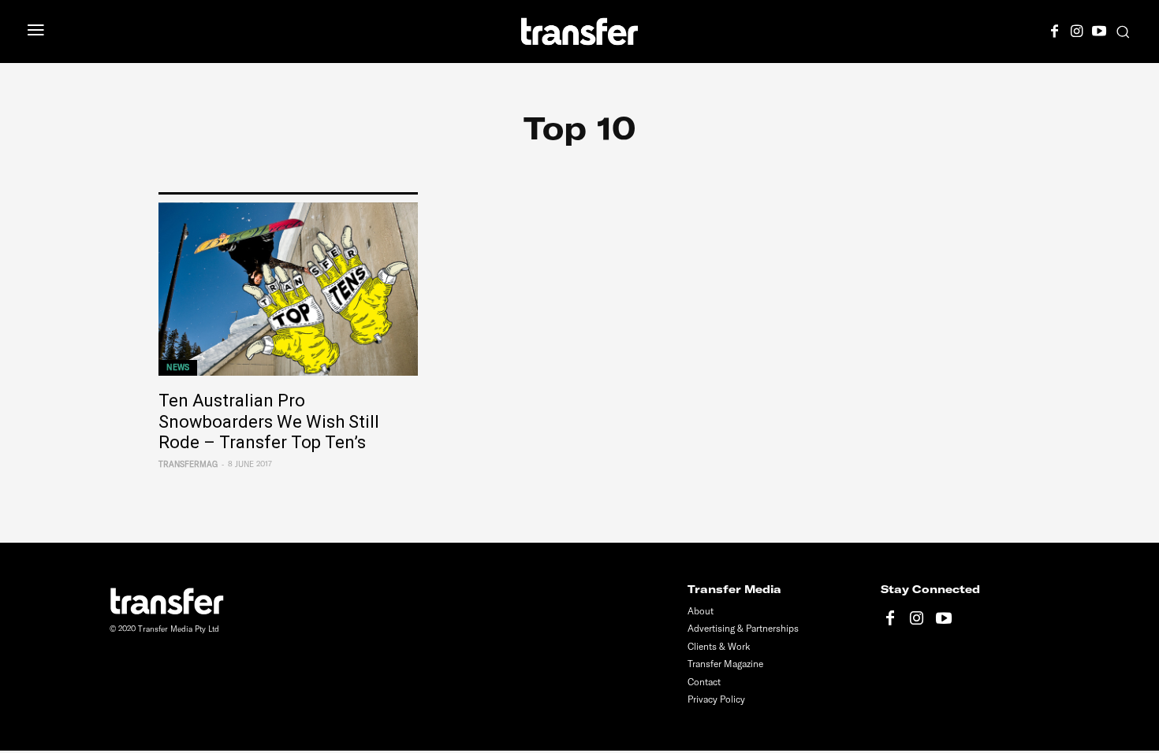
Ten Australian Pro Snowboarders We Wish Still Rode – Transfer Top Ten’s (268, 421)
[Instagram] (1077, 29)
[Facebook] (1055, 29)
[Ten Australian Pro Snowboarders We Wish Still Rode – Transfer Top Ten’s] (288, 289)
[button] (1123, 31)
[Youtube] (1099, 29)
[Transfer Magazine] (580, 31)
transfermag (188, 464)
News (177, 367)
